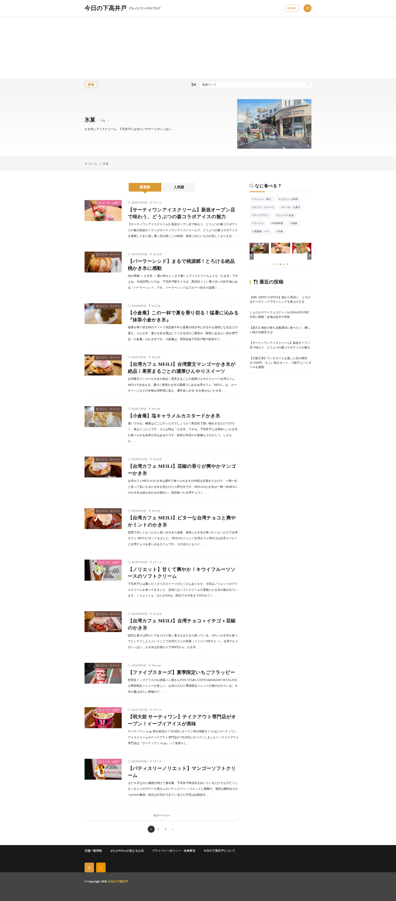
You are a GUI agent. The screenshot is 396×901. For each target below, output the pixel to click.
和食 (296, 224)
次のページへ (162, 815)
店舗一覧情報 (93, 850)
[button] (252, 255)
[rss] (101, 867)
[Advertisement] (198, 47)
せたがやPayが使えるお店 (127, 850)
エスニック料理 (290, 199)
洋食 (282, 232)
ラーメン (260, 224)
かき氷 (158, 254)
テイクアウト (262, 216)
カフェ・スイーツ (110, 254)
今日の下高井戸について (219, 850)
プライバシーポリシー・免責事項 (173, 850)
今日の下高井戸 (122, 8)
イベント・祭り (264, 199)
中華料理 (279, 224)
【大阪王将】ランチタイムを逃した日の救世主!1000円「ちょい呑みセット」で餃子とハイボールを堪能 (280, 362)
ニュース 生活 (287, 216)
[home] (89, 867)
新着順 (145, 187)
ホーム (92, 163)
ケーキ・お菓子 (111, 202)
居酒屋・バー (262, 232)
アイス (158, 202)
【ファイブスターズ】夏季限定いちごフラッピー (181, 672)
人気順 (179, 187)
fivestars (157, 665)
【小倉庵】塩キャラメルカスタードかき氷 (174, 415)
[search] (307, 84)
